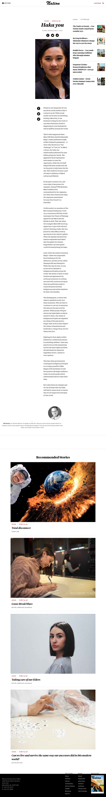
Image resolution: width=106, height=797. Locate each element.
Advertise (81, 781)
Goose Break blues (22, 603)
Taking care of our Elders (26, 679)
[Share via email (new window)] (57, 35)
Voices (67, 781)
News (67, 776)
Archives (81, 786)
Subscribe (81, 779)
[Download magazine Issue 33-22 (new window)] (97, 784)
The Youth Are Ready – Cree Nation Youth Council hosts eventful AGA (83, 28)
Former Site (82, 789)
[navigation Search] (103, 3)
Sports (67, 794)
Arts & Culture (70, 786)
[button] (6, 3)
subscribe (97, 3)
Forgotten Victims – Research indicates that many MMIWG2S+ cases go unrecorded (83, 68)
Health (67, 789)
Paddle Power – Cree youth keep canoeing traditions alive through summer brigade (83, 54)
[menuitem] (97, 3)
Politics (67, 779)
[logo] (53, 4)
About (80, 776)
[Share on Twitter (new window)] (52, 35)
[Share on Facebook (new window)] (47, 35)
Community (69, 784)
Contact (81, 784)
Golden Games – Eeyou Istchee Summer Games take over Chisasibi (84, 81)
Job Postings (82, 791)
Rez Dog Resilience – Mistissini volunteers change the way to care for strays (84, 40)
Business (68, 791)
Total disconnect (21, 527)
